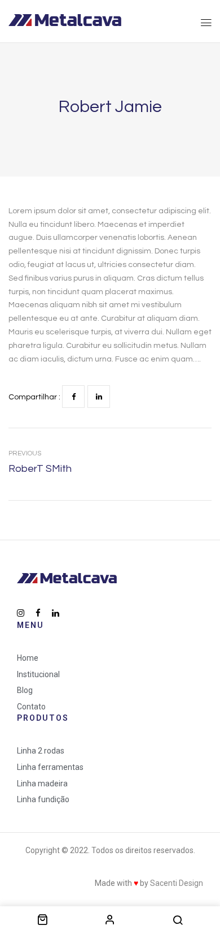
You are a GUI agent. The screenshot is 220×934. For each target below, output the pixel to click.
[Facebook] (73, 396)
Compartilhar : (34, 397)
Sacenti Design (176, 883)
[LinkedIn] (98, 396)
